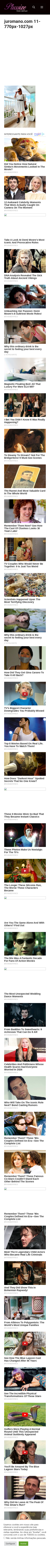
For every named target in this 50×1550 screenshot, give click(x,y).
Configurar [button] (10, 1543)
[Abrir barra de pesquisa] (34, 7)
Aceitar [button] (23, 1543)
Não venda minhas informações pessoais (26, 1538)
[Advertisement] (25, 59)
